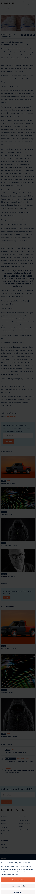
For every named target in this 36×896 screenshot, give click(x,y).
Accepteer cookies (18, 880)
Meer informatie (18, 892)
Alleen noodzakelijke (18, 886)
